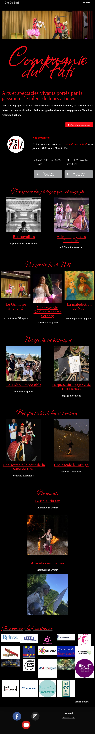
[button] (39, 40)
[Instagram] (35, 716)
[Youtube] (26, 725)
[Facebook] (17, 716)
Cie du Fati (12, 2)
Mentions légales (68, 718)
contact (69, 713)
